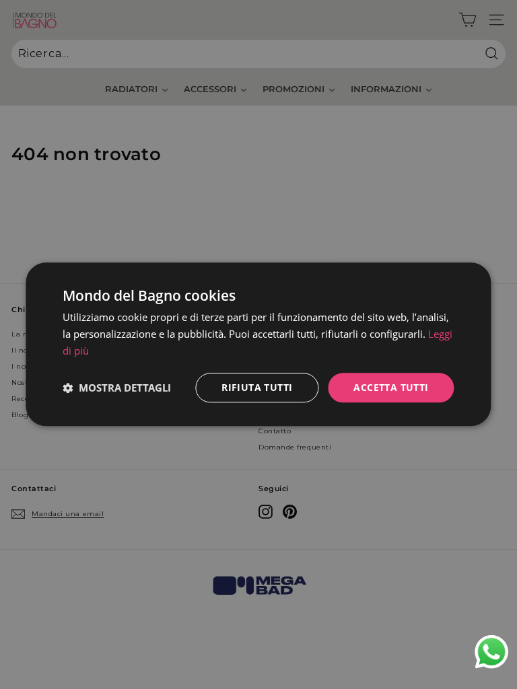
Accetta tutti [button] (390, 387)
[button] (117, 387)
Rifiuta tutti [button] (256, 387)
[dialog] (258, 344)
